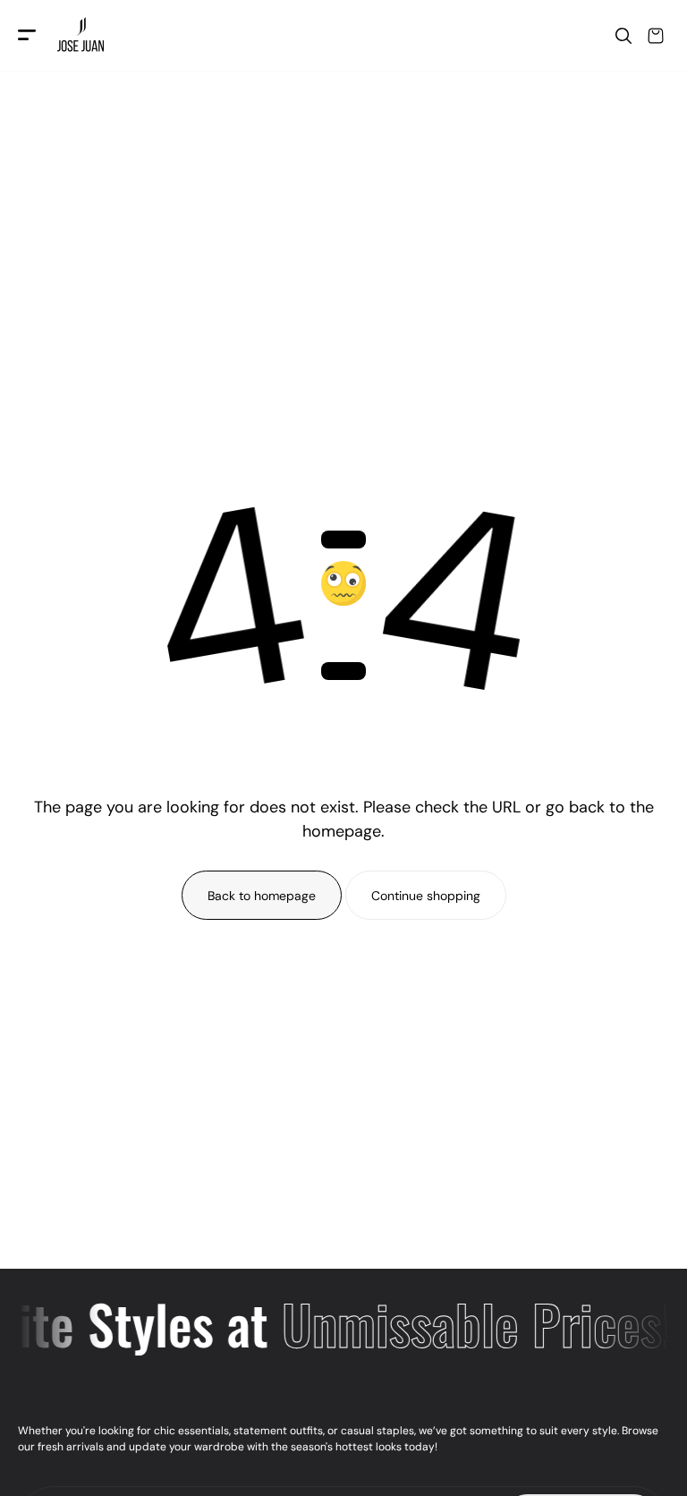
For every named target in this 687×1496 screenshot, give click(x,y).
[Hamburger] (27, 36)
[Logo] (83, 36)
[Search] (623, 35)
